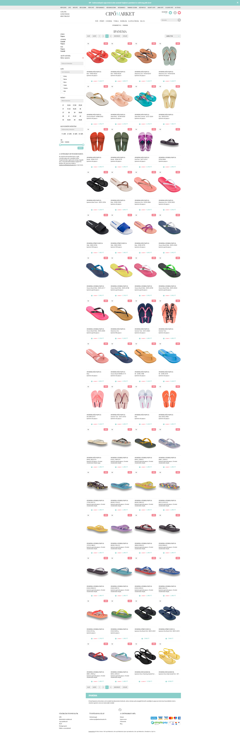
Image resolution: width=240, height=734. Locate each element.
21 (63, 105)
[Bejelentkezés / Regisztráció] (175, 12)
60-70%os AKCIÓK (180, 7)
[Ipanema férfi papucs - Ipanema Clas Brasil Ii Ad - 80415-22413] (169, 613)
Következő (117, 36)
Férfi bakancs (100, 7)
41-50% (81, 134)
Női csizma (83, 7)
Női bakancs (121, 7)
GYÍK (60, 717)
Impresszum (123, 719)
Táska (116, 21)
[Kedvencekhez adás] (88, 43)
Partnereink (123, 721)
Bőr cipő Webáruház (139, 731)
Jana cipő (160, 7)
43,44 (68, 120)
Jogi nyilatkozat (63, 721)
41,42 (74, 116)
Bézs (64, 82)
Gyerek (109, 21)
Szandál (62, 42)
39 (74, 112)
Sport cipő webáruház (129, 731)
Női (96, 21)
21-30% (69, 134)
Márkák (123, 21)
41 (69, 116)
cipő (69, 7)
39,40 (80, 112)
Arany (65, 76)
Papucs (62, 36)
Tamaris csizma (132, 7)
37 (63, 112)
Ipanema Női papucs (118, 329)
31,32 (68, 109)
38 (69, 112)
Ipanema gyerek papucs (167, 157)
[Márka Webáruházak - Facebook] (120, 710)
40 (63, 116)
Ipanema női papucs (94, 72)
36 (80, 109)
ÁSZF (60, 724)
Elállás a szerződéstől (65, 728)
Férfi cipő (91, 7)
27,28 (74, 105)
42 (80, 116)
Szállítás (63, 12)
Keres (80, 148)
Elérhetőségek (64, 14)
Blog (142, 21)
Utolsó (125, 36)
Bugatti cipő (151, 7)
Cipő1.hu (153, 731)
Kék (64, 91)
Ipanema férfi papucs (95, 243)
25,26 (68, 105)
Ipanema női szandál (142, 672)
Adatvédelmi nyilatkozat (65, 719)
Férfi (102, 21)
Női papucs (142, 7)
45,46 (80, 120)
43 (63, 120)
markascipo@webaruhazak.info (67, 165)
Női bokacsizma (111, 7)
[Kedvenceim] (179, 12)
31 (63, 109)
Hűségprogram (63, 726)
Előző (94, 36)
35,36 (74, 109)
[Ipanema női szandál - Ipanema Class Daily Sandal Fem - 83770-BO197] (169, 656)
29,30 (80, 105)
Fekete (65, 88)
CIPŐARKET (120, 14)
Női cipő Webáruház (118, 731)
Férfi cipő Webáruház (108, 731)
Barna (65, 79)
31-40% (75, 134)
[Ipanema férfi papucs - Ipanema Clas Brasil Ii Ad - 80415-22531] (145, 613)
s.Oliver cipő (169, 7)
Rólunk (122, 717)
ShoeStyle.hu (148, 731)
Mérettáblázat (65, 16)
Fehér (65, 85)
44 (74, 120)
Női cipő (75, 7)
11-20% (64, 134)
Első (88, 36)
